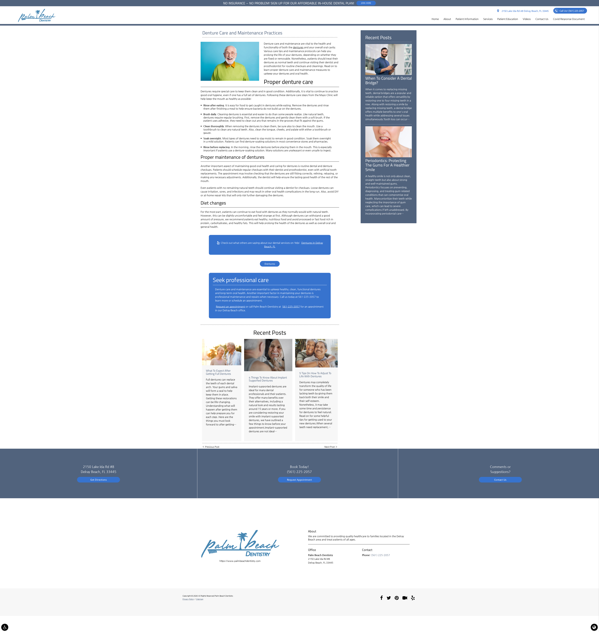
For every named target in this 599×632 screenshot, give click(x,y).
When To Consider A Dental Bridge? (388, 80)
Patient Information (467, 18)
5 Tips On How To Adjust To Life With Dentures (315, 374)
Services (488, 18)
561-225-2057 (291, 306)
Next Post (329, 446)
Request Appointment (299, 479)
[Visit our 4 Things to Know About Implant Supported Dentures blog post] (268, 355)
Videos (527, 18)
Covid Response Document (569, 18)
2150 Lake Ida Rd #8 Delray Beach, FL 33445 (524, 10)
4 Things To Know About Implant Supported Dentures (268, 379)
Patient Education (507, 18)
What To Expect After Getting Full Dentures (218, 372)
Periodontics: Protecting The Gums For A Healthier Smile (387, 165)
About (447, 18)
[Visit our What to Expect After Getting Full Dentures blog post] (221, 352)
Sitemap (199, 599)
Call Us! (572, 10)
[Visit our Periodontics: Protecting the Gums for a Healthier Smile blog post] (388, 156)
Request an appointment (230, 306)
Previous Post (212, 446)
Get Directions (98, 479)
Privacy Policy (188, 599)
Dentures (270, 263)
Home (435, 18)
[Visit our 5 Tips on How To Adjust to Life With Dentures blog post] (316, 353)
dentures (298, 47)
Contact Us (541, 18)
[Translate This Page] (594, 627)
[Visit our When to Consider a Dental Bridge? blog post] (388, 74)
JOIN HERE (366, 3)
